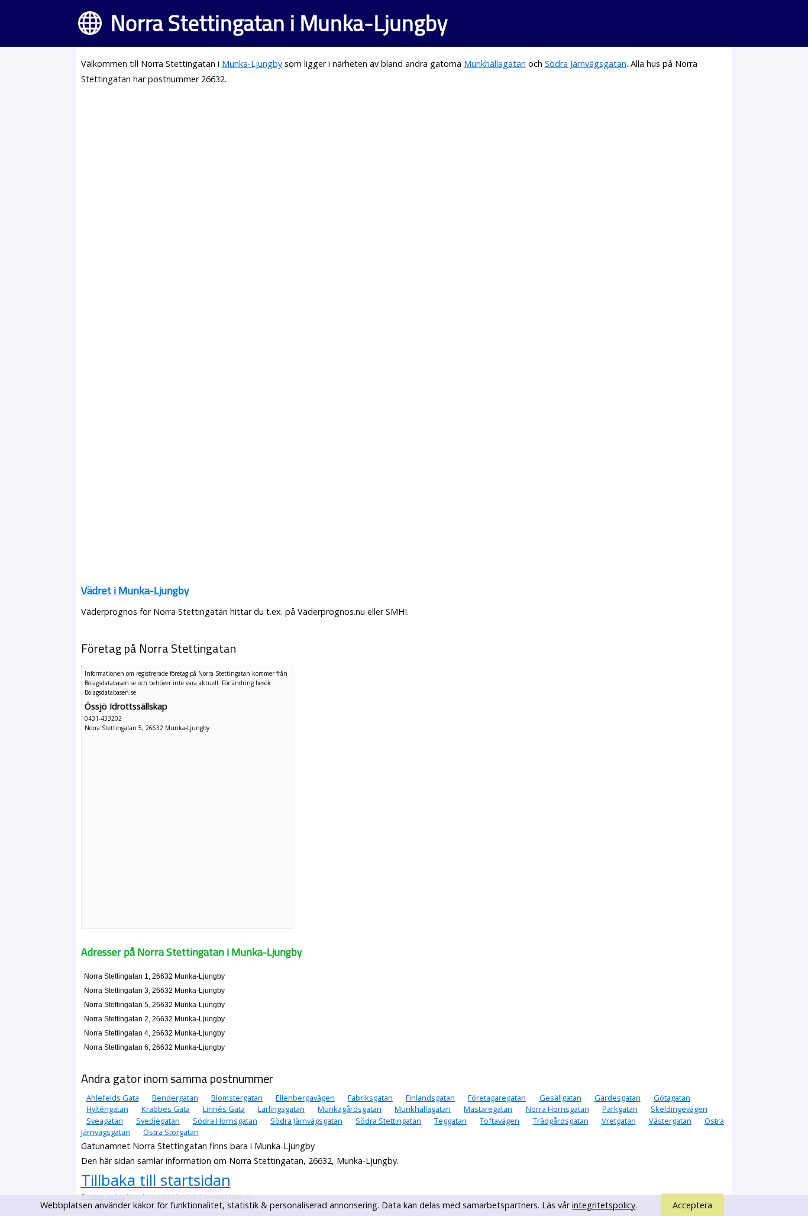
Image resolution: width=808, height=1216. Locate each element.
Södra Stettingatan (388, 1120)
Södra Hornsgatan (225, 1120)
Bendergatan (175, 1097)
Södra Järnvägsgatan (585, 63)
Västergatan (670, 1120)
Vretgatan (619, 1120)
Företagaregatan (497, 1097)
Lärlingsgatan (281, 1109)
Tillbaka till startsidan (156, 1180)
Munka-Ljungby (252, 63)
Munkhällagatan (495, 63)
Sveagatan (104, 1120)
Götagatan (672, 1097)
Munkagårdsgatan (350, 1109)
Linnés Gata (224, 1109)
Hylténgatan (107, 1109)
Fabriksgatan (370, 1097)
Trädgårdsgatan (561, 1120)
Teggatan (450, 1120)
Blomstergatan (237, 1097)
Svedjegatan (158, 1120)
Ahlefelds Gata (112, 1097)
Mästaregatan (488, 1109)
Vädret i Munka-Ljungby (135, 590)
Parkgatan (620, 1109)
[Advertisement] (404, 179)
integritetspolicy (603, 1205)
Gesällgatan (560, 1097)
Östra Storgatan (171, 1132)
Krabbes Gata (165, 1109)
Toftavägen (499, 1120)
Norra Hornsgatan (557, 1109)
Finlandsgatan (430, 1097)
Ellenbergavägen (305, 1097)
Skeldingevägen (679, 1109)
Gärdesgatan (617, 1097)
